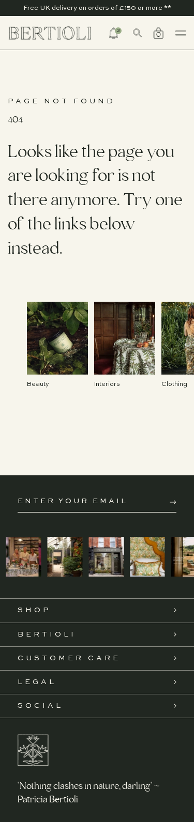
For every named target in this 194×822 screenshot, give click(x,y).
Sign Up (173, 502)
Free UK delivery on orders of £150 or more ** (97, 8)
